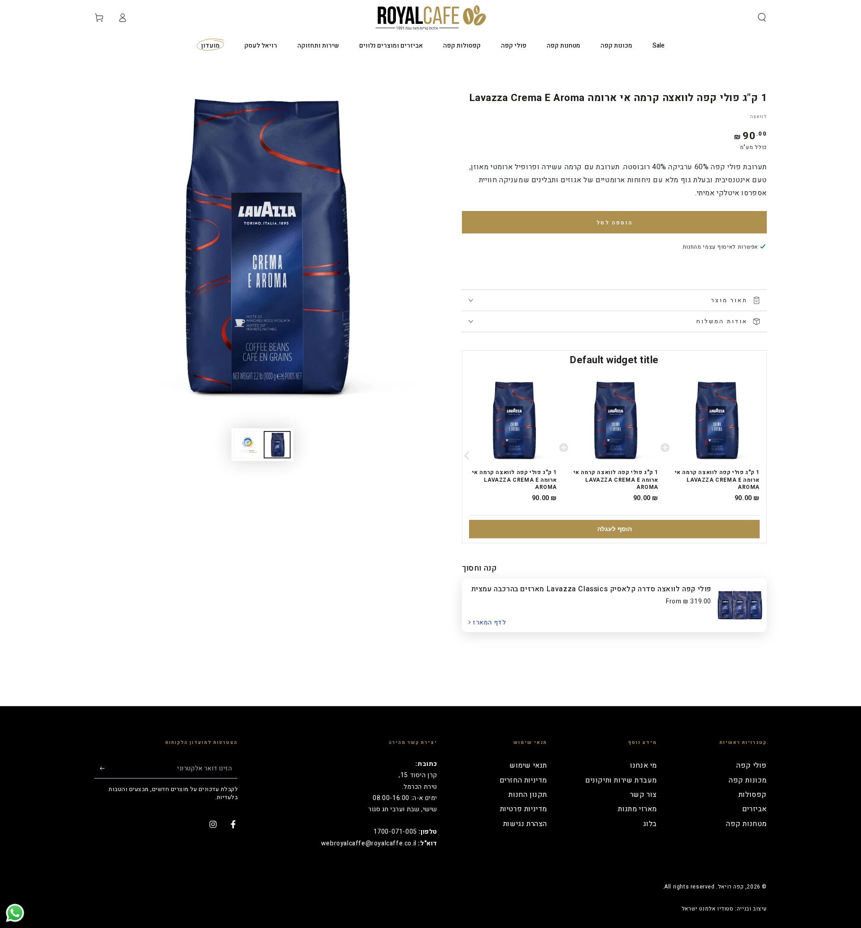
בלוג (650, 823)
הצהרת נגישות (525, 823)
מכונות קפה (748, 780)
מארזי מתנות (637, 809)
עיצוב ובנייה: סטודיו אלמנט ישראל (724, 909)
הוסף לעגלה (614, 528)
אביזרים (754, 809)
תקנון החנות (528, 794)
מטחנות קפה (746, 823)
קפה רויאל (731, 887)
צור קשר (643, 794)
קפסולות (753, 794)
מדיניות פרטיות (523, 809)
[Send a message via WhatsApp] (15, 913)
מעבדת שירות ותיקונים (621, 780)
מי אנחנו (643, 765)
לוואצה (758, 117)
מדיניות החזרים (523, 780)
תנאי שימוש (528, 765)
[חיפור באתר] (762, 17)
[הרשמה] (99, 768)
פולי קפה (751, 765)
